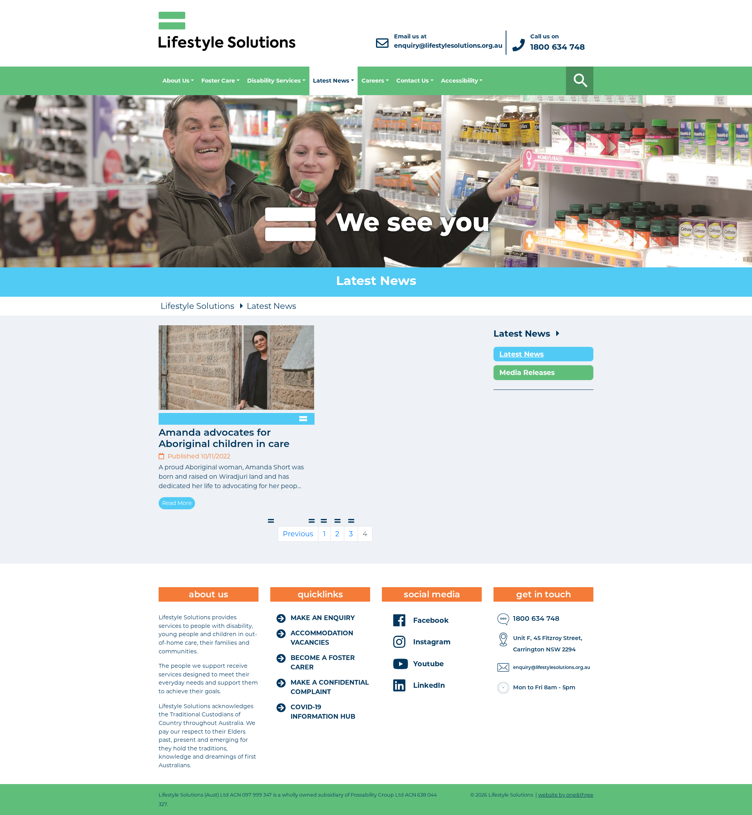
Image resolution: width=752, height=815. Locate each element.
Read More (177, 503)
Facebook (431, 620)
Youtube (428, 664)
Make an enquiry (323, 618)
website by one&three (565, 795)
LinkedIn (429, 685)
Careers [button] (373, 80)
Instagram (431, 642)
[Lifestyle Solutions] (227, 30)
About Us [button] (176, 80)
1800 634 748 (536, 618)
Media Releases (527, 372)
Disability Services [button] (274, 80)
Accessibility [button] (459, 80)
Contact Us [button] (412, 80)
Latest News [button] (331, 80)
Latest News (271, 306)
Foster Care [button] (218, 80)
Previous (298, 534)
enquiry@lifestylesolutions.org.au (551, 667)
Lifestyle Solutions (197, 306)
